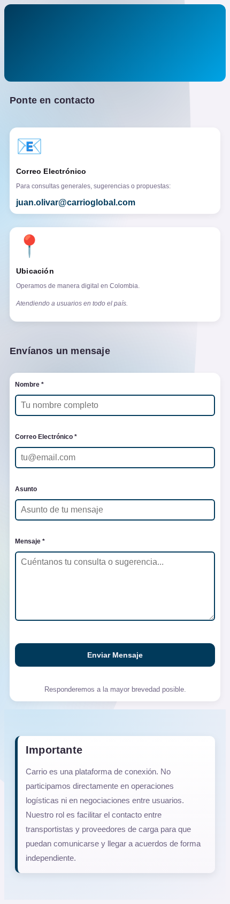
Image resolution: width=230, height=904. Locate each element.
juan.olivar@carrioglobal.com (75, 202)
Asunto (26, 489)
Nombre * (29, 384)
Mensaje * (30, 541)
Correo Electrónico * (46, 437)
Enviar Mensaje (115, 655)
